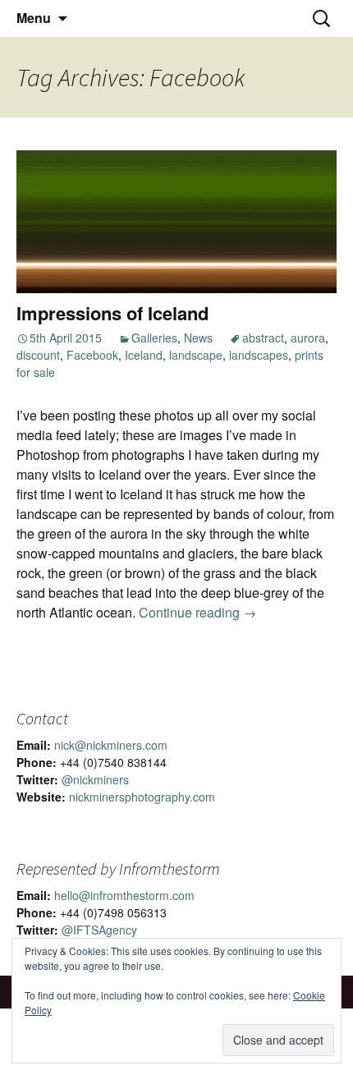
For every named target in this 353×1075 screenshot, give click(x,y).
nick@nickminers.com (110, 745)
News (198, 337)
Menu (33, 17)
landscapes (258, 355)
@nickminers (95, 779)
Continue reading (197, 612)
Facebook (92, 355)
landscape (195, 355)
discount (38, 355)
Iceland (144, 355)
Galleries (154, 337)
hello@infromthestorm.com (124, 895)
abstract (263, 337)
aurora (308, 337)
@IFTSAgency (99, 929)
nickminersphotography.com (142, 796)
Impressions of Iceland (112, 313)
